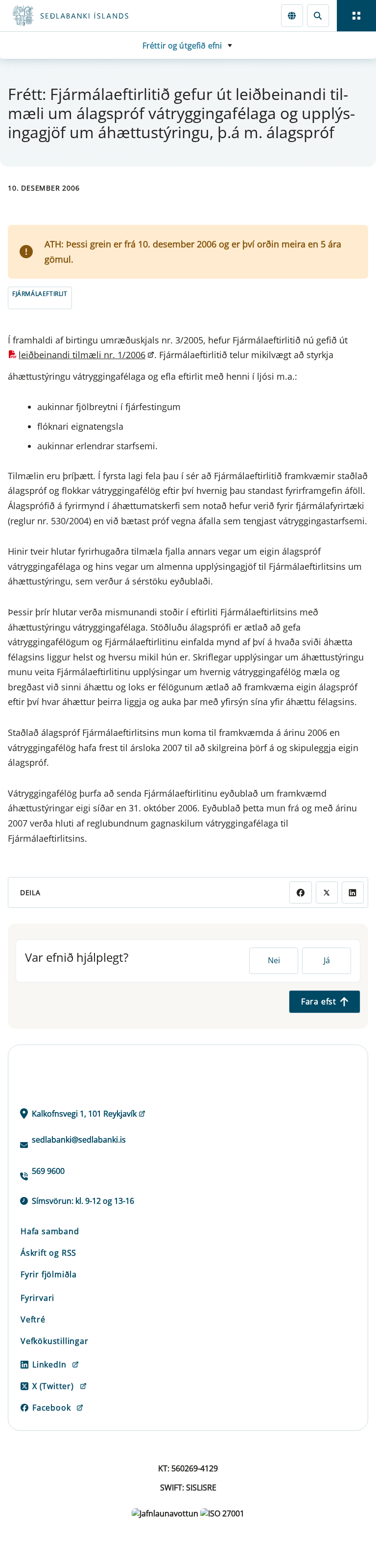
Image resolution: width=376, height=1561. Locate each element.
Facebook (51, 1407)
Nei (274, 960)
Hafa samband (50, 1231)
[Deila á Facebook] (300, 892)
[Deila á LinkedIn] (353, 892)
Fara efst (318, 1001)
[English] (292, 15)
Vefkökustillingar (55, 1341)
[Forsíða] (106, 15)
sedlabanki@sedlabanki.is (79, 1139)
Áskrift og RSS (48, 1252)
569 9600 (48, 1171)
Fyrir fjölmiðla (49, 1274)
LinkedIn (49, 1364)
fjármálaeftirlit (40, 294)
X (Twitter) (53, 1386)
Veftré (33, 1319)
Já (327, 960)
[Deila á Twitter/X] (327, 892)
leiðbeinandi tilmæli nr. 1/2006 (82, 355)
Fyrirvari (37, 1298)
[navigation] (356, 15)
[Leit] (318, 15)
